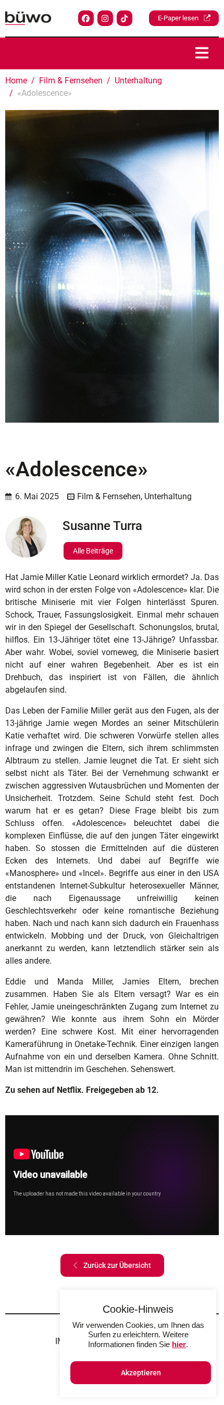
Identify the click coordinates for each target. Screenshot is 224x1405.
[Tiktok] (124, 18)
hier (179, 1344)
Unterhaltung (168, 496)
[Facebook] (86, 18)
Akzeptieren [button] (141, 1373)
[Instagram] (105, 18)
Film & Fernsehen (109, 496)
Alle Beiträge (93, 551)
